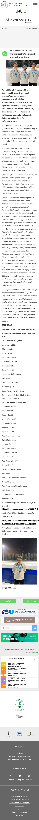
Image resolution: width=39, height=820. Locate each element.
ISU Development (19, 612)
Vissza (7, 29)
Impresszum (19, 806)
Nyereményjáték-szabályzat (19, 803)
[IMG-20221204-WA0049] (19, 584)
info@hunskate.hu (23, 756)
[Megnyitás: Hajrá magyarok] (19, 637)
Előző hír (8, 601)
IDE (21, 649)
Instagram (20, 780)
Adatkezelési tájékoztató (20, 799)
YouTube (29, 780)
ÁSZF (19, 809)
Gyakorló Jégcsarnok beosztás (19, 813)
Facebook (10, 780)
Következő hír (31, 601)
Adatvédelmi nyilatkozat (19, 796)
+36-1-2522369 (25, 759)
